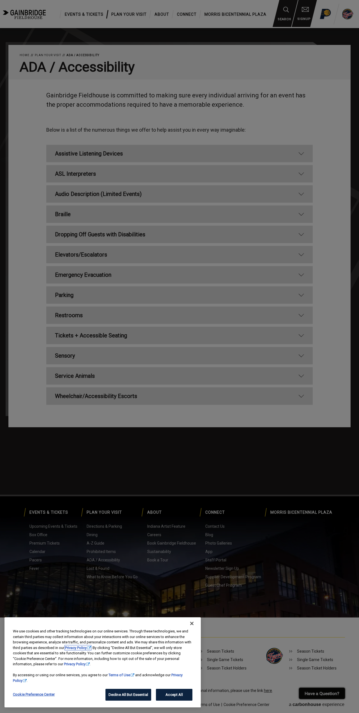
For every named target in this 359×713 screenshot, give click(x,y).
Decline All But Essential (128, 695)
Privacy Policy (76, 648)
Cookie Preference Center (34, 694)
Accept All (174, 695)
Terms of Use (119, 675)
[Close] (192, 623)
